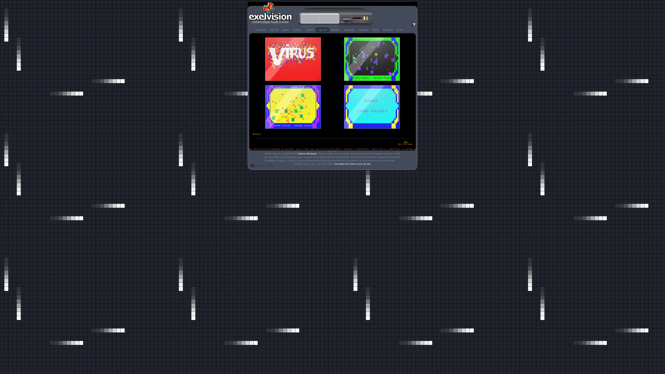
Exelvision (332, 15)
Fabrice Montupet (307, 153)
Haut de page (405, 144)
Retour (257, 134)
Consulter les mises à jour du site (352, 163)
